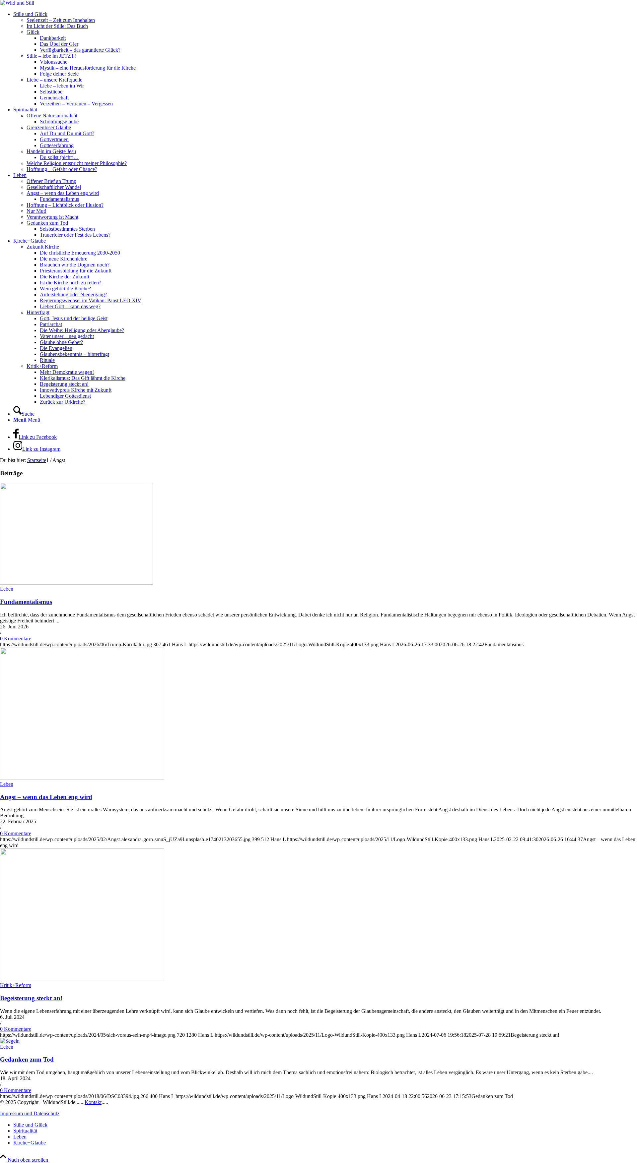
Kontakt (93, 1102)
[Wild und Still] (17, 3)
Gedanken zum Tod (27, 1059)
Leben (6, 589)
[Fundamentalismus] (76, 583)
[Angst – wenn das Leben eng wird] (82, 778)
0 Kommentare (15, 638)
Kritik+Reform (15, 985)
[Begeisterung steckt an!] (82, 979)
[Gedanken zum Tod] (10, 1041)
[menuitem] (325, 59)
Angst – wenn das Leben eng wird (46, 796)
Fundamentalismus (26, 601)
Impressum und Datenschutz (29, 1113)
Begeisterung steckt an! (31, 998)
